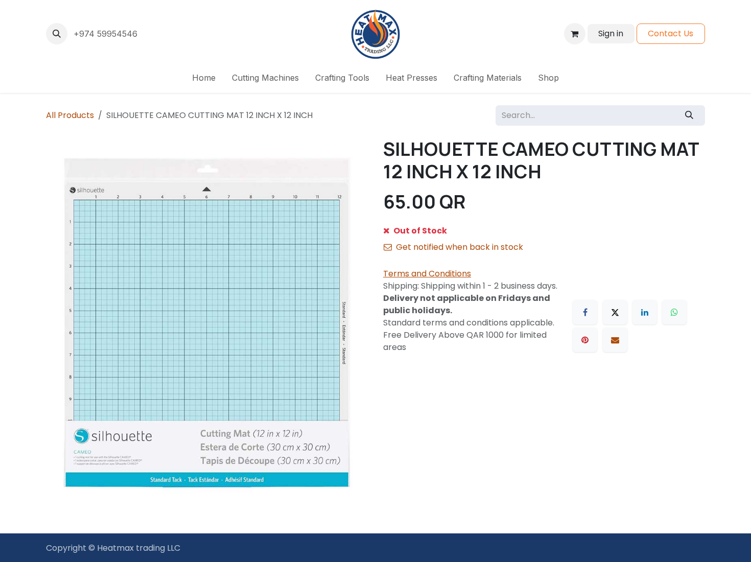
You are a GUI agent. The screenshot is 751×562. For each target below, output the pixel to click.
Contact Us (670, 33)
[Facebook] (585, 312)
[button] (56, 33)
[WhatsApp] (674, 312)
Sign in (610, 33)
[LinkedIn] (644, 312)
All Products (70, 115)
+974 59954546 (105, 34)
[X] (615, 312)
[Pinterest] (585, 339)
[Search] (689, 115)
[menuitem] (204, 77)
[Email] (615, 339)
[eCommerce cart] (574, 33)
